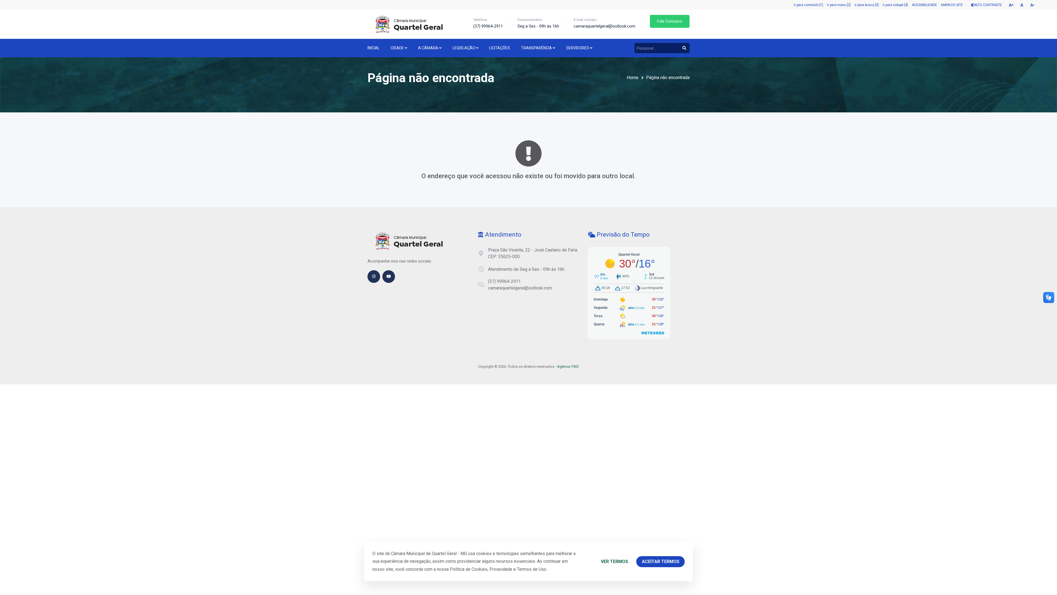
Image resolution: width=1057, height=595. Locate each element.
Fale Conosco (669, 21)
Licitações (499, 48)
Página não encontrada (668, 77)
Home (632, 77)
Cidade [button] (398, 48)
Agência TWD (568, 366)
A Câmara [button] (428, 48)
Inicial (373, 48)
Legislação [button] (464, 48)
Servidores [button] (578, 48)
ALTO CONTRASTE (988, 5)
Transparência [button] (537, 48)
